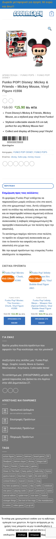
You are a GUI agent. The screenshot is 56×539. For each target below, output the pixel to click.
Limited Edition (9, 481)
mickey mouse (34, 157)
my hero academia (11, 486)
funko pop (22, 157)
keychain (22, 476)
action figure (8, 456)
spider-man (23, 495)
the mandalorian (45, 500)
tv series (7, 505)
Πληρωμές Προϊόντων (22, 437)
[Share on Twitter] (15, 163)
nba (31, 486)
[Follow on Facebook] (5, 390)
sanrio (49, 491)
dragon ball (41, 461)
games (34, 466)
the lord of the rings (27, 500)
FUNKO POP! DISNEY (23, 152)
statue (44, 495)
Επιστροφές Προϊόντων (22, 419)
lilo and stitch (40, 476)
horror (48, 471)
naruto (24, 486)
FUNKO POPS (27, 75)
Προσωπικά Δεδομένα (22, 410)
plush (31, 491)
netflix (38, 486)
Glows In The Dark (11, 471)
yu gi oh (29, 505)
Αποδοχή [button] (21, 535)
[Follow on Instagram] (10, 390)
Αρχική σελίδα (9, 75)
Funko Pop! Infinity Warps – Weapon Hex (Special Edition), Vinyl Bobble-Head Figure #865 (41, 305)
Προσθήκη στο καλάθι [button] (14, 321)
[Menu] (4, 14)
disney (14, 157)
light (30, 476)
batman (28, 456)
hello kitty (39, 471)
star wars (35, 495)
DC (48, 456)
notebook (48, 486)
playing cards (20, 491)
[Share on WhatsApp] (5, 163)
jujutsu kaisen (9, 476)
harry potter (27, 471)
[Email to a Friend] (21, 163)
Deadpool (7, 461)
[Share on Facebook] (10, 163)
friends (14, 466)
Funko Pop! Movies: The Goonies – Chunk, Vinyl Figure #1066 (14, 304)
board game (39, 456)
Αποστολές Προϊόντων (22, 428)
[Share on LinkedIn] (31, 163)
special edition (9, 495)
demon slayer (20, 461)
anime (19, 456)
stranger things (9, 500)
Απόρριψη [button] (34, 535)
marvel (22, 481)
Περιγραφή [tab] (9, 186)
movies (30, 481)
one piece (7, 491)
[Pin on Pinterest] (26, 163)
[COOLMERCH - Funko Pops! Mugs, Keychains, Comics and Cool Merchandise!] (28, 14)
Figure (6, 466)
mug (38, 481)
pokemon (40, 491)
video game (18, 505)
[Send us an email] (15, 390)
